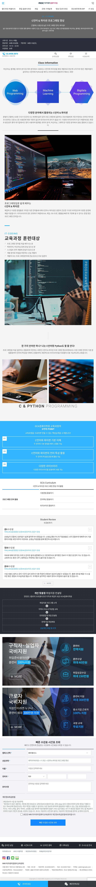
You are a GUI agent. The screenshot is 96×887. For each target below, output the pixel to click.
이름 (4, 769)
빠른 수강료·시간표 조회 (48, 823)
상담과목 (6, 761)
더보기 (90, 529)
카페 (12, 857)
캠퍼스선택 (7, 753)
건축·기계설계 (47, 9)
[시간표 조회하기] (29, 845)
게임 (36, 9)
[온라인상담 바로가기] (9, 845)
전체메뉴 (3, 3)
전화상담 (93, 3)
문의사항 (5, 787)
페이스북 (8, 857)
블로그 (17, 857)
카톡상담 (71, 56)
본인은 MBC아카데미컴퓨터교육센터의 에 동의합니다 (49, 814)
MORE (49, 583)
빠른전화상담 (74, 884)
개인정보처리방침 (31, 851)
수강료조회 (85, 56)
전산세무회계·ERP (78, 9)
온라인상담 (55, 56)
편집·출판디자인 (25, 9)
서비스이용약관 (18, 851)
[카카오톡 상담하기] (67, 845)
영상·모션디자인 (62, 9)
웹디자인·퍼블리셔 (8, 9)
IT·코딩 (91, 9)
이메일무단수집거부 (45, 851)
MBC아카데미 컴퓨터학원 (48, 3)
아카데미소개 (6, 851)
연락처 (5, 776)
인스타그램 (4, 857)
